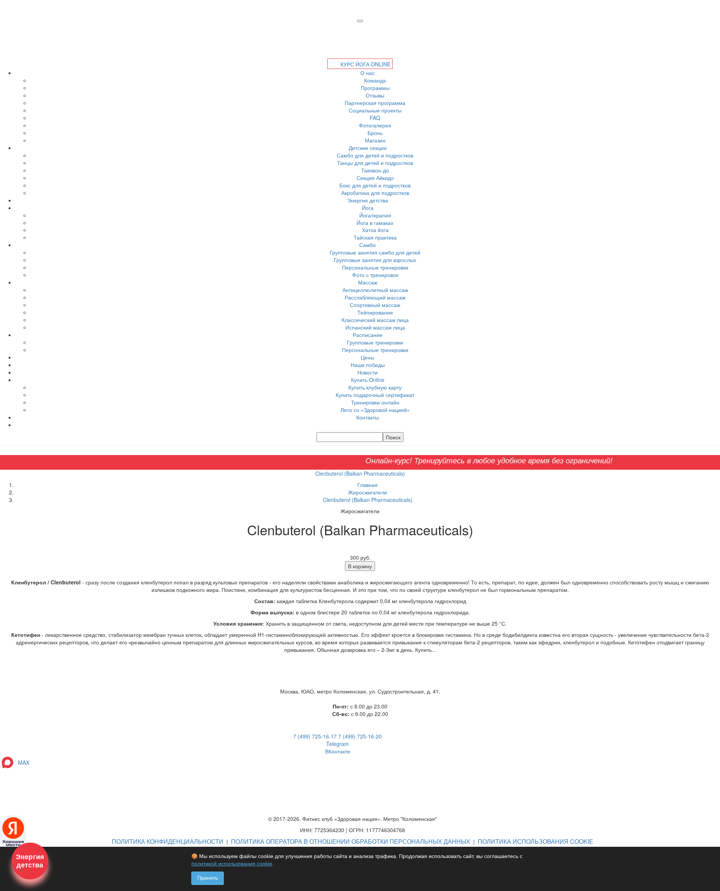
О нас (367, 72)
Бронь (375, 132)
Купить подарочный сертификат (375, 394)
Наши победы (368, 364)
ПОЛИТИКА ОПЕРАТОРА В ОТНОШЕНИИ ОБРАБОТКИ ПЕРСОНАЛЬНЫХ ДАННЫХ (350, 841)
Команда (375, 80)
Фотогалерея (375, 125)
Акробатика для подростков (375, 192)
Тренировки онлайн (375, 402)
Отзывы (375, 95)
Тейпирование (375, 312)
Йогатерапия (375, 215)
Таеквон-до (375, 170)
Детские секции (368, 147)
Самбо (367, 245)
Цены (367, 357)
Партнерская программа (375, 102)
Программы (375, 87)
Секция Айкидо (375, 177)
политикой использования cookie (231, 864)
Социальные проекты (375, 110)
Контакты (367, 417)
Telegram (337, 743)
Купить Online (367, 379)
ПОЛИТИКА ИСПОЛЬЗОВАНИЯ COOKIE (535, 841)
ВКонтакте (337, 751)
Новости (367, 372)
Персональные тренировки (375, 267)
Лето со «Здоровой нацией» (375, 409)
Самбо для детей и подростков (375, 155)
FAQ (375, 117)
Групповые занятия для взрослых (375, 260)
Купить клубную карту (375, 387)
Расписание (367, 334)
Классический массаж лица (375, 319)
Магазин (375, 140)
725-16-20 (360, 736)
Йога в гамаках (375, 222)
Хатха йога (375, 230)
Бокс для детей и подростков (375, 185)
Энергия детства (367, 200)
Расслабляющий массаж (375, 297)
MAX (22, 762)
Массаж (367, 282)
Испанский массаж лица (375, 327)
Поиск (393, 437)
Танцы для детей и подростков (375, 162)
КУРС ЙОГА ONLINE (364, 64)
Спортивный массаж (375, 304)
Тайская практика (375, 237)
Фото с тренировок (375, 275)
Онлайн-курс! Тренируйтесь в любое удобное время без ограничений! (460, 460)
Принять (207, 878)
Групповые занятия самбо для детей (375, 252)
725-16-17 (315, 736)
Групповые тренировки (375, 342)
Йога (368, 207)
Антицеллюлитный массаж (375, 290)
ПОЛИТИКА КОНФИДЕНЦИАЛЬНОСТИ (168, 841)
